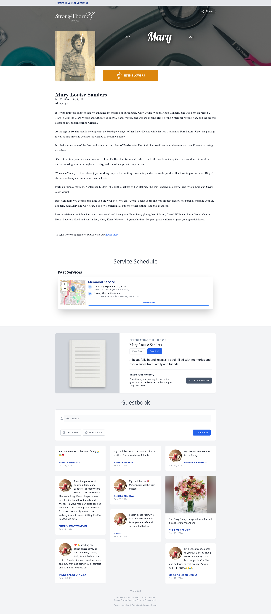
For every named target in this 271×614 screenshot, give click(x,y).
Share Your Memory (199, 380)
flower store (112, 234)
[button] (73, 289)
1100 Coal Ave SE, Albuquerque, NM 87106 (116, 296)
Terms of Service (144, 600)
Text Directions (148, 302)
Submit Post (201, 432)
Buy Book (154, 351)
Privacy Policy (127, 600)
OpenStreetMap (139, 605)
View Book (137, 351)
